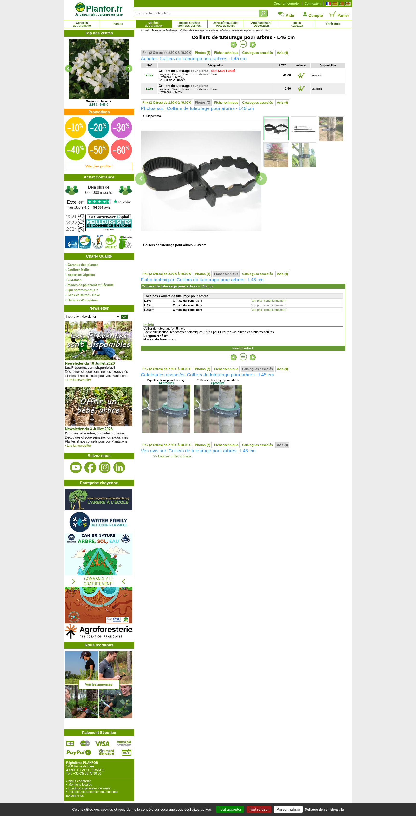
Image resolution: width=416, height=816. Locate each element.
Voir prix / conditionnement (268, 300)
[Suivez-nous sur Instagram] (105, 467)
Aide (289, 15)
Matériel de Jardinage (164, 30)
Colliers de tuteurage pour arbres (199, 30)
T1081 (149, 88)
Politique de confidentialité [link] (325, 809)
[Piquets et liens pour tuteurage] (166, 432)
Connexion (313, 3)
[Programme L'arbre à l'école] (98, 509)
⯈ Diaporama (151, 116)
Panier (342, 15)
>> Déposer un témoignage (171, 456)
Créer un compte (286, 3)
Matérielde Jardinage (154, 24)
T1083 (149, 75)
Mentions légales (80, 784)
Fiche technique (226, 53)
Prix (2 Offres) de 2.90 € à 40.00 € (166, 53)
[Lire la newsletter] (98, 382)
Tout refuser (259, 809)
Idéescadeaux (297, 24)
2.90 (288, 88)
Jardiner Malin (78, 270)
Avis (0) (282, 53)
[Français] (328, 4)
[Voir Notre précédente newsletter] (98, 448)
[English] (347, 4)
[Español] (334, 4)
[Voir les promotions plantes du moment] (98, 170)
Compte (315, 15)
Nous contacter (79, 781)
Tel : (69, 773)
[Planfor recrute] (98, 717)
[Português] (341, 4)
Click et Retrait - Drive (84, 295)
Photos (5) (202, 53)
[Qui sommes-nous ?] (99, 217)
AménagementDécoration (261, 24)
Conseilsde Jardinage (82, 24)
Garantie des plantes (83, 265)
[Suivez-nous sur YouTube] (76, 467)
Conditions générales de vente (89, 788)
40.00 (287, 75)
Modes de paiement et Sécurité (91, 285)
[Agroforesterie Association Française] (98, 637)
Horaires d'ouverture (83, 300)
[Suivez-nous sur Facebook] (90, 467)
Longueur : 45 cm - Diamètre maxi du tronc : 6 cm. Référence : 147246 (188, 88)
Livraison (75, 280)
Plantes (118, 24)
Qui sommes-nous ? (83, 290)
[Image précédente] (141, 179)
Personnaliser (288, 809)
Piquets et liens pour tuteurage (166, 380)
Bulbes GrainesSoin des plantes (189, 24)
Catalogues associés (257, 53)
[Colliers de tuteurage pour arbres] (218, 432)
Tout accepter (230, 809)
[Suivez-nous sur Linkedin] (119, 467)
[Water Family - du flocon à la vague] (98, 532)
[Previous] (68, 68)
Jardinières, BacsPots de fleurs (225, 24)
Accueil (145, 30)
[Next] (128, 68)
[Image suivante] (261, 179)
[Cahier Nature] (98, 622)
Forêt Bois (333, 24)
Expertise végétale (81, 275)
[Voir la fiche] (99, 69)
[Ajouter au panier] (301, 77)
